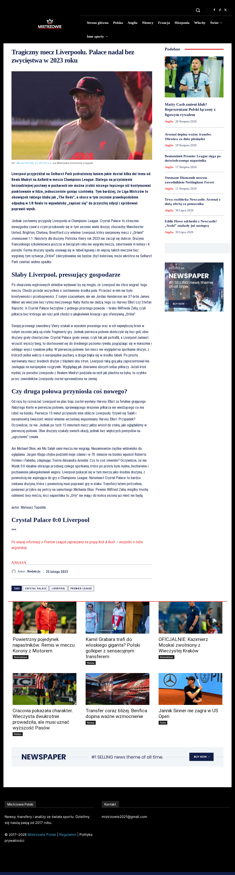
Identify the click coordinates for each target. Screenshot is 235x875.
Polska (17, 734)
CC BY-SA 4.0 (43, 163)
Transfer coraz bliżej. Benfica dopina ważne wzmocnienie (116, 713)
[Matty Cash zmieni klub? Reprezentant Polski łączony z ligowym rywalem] (194, 76)
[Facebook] (214, 10)
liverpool (58, 588)
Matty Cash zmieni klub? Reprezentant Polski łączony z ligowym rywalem (190, 109)
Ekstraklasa (20, 657)
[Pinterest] (137, 571)
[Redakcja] (14, 571)
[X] (225, 10)
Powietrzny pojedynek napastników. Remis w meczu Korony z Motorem (44, 645)
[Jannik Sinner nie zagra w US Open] (190, 689)
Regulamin (67, 834)
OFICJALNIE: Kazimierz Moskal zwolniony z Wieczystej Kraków (183, 645)
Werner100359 (25, 163)
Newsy (90, 662)
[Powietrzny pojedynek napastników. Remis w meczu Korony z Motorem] (44, 618)
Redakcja (33, 571)
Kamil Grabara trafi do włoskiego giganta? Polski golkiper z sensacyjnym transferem (113, 648)
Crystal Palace (36, 588)
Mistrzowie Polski (42, 834)
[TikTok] (220, 10)
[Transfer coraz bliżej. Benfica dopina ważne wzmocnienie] (117, 689)
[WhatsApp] (147, 571)
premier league (81, 588)
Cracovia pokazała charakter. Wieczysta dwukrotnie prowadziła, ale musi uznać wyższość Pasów (43, 719)
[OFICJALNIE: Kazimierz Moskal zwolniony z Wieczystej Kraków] (190, 618)
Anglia (18, 562)
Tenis (163, 722)
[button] (197, 10)
